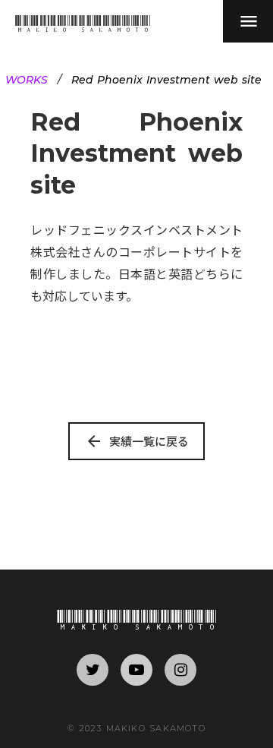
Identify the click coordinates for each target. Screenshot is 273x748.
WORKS (26, 80)
